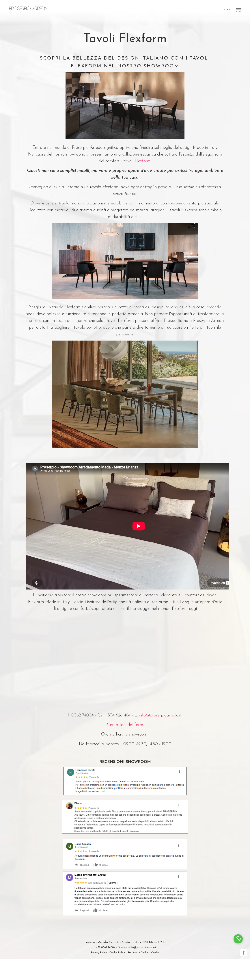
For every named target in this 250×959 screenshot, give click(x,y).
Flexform (143, 161)
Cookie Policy (117, 952)
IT (224, 9)
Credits (155, 952)
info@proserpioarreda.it (160, 715)
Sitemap (122, 947)
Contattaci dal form (125, 725)
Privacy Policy (99, 952)
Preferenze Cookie (138, 952)
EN (229, 9)
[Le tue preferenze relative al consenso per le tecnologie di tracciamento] (243, 952)
